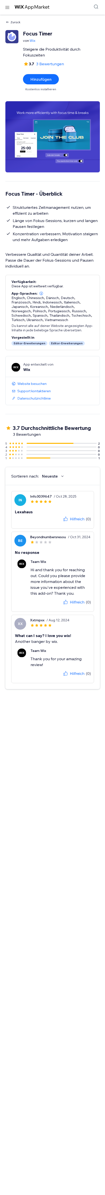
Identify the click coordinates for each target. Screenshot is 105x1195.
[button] (41, 293)
